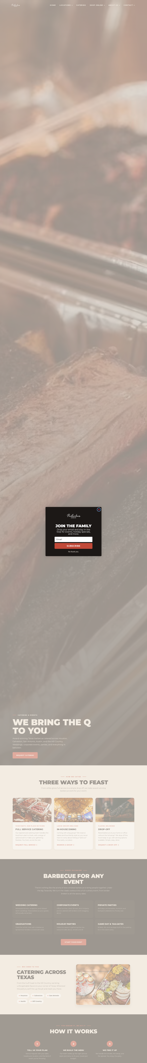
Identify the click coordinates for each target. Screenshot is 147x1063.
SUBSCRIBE (73, 546)
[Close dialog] (99, 509)
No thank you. (73, 552)
